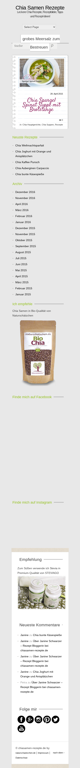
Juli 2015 (20, 258)
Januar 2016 (23, 222)
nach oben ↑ (59, 752)
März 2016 (22, 210)
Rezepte (59, 124)
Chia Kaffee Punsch (27, 162)
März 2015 (22, 282)
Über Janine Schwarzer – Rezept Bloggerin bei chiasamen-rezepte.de (41, 645)
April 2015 (21, 276)
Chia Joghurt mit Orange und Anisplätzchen (33, 154)
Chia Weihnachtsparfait (29, 145)
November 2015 (25, 234)
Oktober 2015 (23, 240)
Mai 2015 (21, 270)
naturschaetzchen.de (26, 753)
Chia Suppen (48, 124)
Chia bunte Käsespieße (29, 174)
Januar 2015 (23, 294)
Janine (24, 635)
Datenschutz (22, 758)
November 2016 (25, 198)
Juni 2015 (21, 264)
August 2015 (23, 252)
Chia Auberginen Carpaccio (32, 168)
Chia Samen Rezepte (40, 8)
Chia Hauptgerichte (32, 124)
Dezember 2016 (25, 192)
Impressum (43, 753)
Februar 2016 (23, 216)
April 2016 (21, 204)
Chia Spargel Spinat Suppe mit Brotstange (41, 105)
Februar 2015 (23, 288)
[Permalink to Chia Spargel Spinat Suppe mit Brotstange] (42, 89)
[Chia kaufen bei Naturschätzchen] (38, 354)
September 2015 (25, 246)
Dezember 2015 (25, 228)
